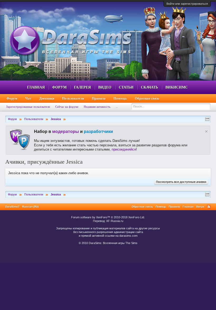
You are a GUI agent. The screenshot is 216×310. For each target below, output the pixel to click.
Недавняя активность (97, 106)
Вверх (200, 206)
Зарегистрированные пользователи (28, 106)
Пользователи (73, 98)
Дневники (46, 98)
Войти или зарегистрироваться (187, 3)
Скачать (149, 87)
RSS (209, 207)
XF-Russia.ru (114, 221)
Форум (59, 87)
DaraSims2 (12, 206)
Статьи (126, 87)
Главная (36, 87)
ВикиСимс (176, 87)
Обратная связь (147, 98)
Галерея (82, 87)
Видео (104, 87)
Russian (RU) (30, 206)
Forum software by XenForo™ (108, 217)
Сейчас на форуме (66, 106)
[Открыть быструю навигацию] (207, 119)
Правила (99, 98)
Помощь (120, 98)
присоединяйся (124, 149)
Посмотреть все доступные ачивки (181, 182)
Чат (28, 98)
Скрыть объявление (206, 131)
